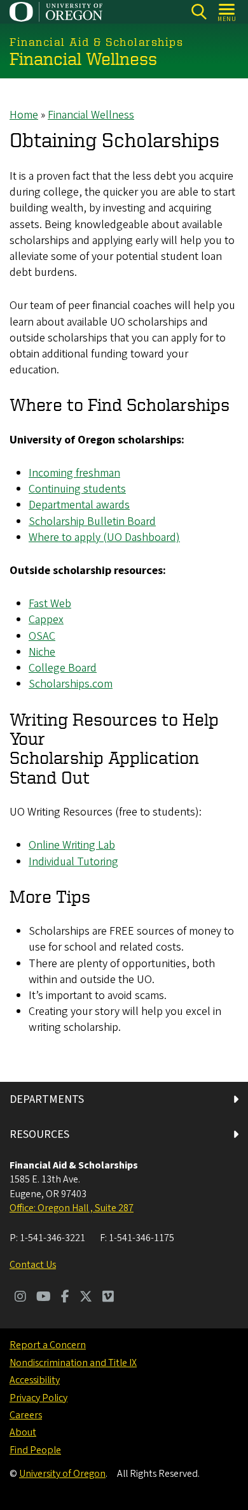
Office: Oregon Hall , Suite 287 (72, 1208)
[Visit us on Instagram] (20, 1298)
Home (24, 115)
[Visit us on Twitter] (85, 1298)
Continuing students (77, 489)
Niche (42, 652)
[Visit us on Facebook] (65, 1298)
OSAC (42, 636)
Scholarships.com (71, 684)
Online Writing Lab (72, 845)
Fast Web (50, 604)
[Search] (199, 12)
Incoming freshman (74, 473)
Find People (35, 1450)
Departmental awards (79, 505)
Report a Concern (48, 1345)
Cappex (46, 620)
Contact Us (33, 1265)
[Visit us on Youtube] (43, 1298)
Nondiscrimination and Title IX (73, 1363)
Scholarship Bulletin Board (92, 521)
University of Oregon (62, 1474)
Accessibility (35, 1380)
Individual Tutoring (73, 862)
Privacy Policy (38, 1398)
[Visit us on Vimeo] (108, 1298)
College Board (63, 668)
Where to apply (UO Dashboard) (104, 537)
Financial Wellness (91, 115)
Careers (26, 1415)
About (23, 1432)
